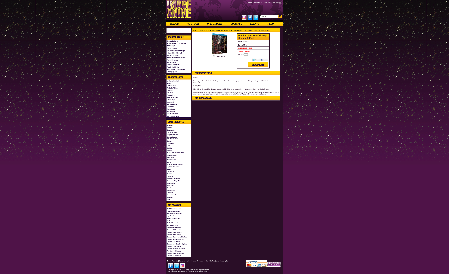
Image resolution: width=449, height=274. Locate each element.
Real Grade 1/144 (172, 225)
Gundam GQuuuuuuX (174, 256)
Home (195, 30)
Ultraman (170, 192)
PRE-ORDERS (214, 24)
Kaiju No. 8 (170, 157)
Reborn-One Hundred (174, 227)
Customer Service (184, 261)
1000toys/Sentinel (173, 81)
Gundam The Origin (173, 242)
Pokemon (170, 176)
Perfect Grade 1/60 (173, 223)
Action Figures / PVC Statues (176, 43)
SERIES (174, 24)
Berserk (169, 128)
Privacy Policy (203, 261)
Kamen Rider (171, 160)
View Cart (274, 3)
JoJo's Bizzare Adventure (175, 153)
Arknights (170, 125)
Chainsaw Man (172, 132)
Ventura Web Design (201, 271)
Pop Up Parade (172, 104)
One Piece (170, 171)
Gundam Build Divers (174, 234)
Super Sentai (171, 190)
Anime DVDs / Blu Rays (176, 51)
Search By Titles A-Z (175, 53)
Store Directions (254, 3)
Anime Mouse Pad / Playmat (176, 58)
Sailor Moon (171, 183)
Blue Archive (171, 130)
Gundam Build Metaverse (175, 253)
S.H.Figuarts (171, 111)
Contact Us (265, 3)
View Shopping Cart (222, 261)
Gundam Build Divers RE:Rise (177, 237)
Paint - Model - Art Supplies (176, 69)
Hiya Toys (170, 90)
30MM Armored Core (174, 209)
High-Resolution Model (174, 213)
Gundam (169, 150)
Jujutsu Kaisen (172, 155)
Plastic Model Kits (173, 67)
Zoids (168, 199)
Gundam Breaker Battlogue (176, 249)
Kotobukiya (170, 95)
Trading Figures (172, 72)
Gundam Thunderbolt (174, 246)
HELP (271, 24)
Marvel (169, 162)
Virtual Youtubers (172, 195)
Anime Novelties (172, 60)
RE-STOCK (193, 24)
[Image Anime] (178, 18)
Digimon (169, 141)
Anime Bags (171, 46)
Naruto (169, 169)
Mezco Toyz (171, 100)
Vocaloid (169, 197)
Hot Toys (170, 93)
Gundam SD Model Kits (174, 230)
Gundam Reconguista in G (175, 239)
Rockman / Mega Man (174, 181)
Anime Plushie (171, 62)
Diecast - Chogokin (173, 65)
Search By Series (173, 41)
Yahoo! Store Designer (187, 271)
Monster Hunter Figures (175, 164)
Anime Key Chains (173, 55)
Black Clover (238, 30)
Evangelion (170, 143)
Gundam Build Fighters (174, 232)
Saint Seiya (170, 185)
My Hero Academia (173, 167)
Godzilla (169, 148)
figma (169, 83)
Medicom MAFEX (172, 97)
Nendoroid (170, 102)
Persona (169, 174)
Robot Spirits (171, 109)
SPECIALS (236, 24)
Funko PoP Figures (173, 88)
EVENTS (254, 24)
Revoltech (170, 107)
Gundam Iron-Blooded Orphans (177, 244)
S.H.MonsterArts (172, 114)
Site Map (212, 261)
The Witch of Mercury (174, 251)
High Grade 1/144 (172, 216)
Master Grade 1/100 (173, 218)
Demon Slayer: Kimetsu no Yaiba (172, 138)
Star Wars (170, 188)
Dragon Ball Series (173, 135)
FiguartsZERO (171, 86)
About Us (175, 261)
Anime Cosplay (172, 48)
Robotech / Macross (173, 178)
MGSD (169, 220)
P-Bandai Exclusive (173, 211)
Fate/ (168, 146)
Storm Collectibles (173, 116)
